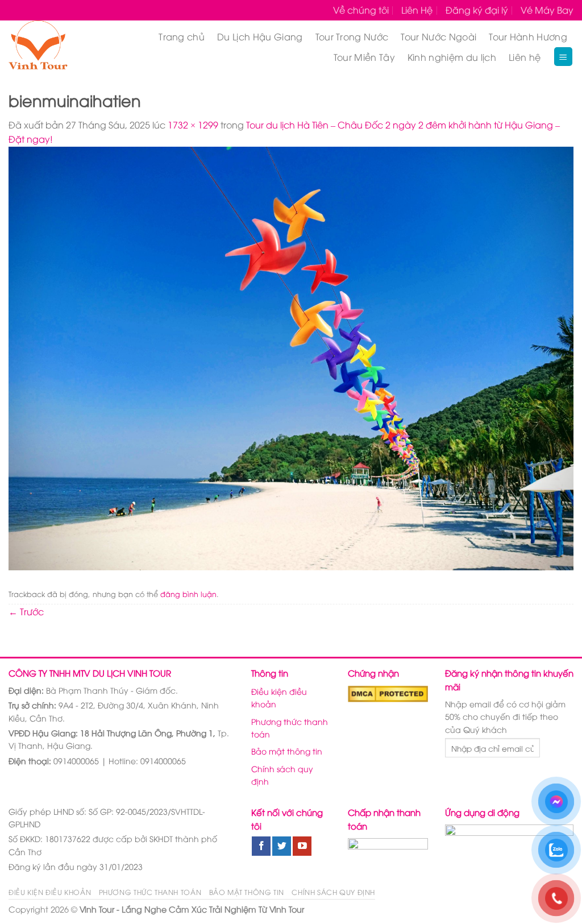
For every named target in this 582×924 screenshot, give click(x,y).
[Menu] (563, 56)
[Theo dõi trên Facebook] (261, 846)
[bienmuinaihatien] (291, 357)
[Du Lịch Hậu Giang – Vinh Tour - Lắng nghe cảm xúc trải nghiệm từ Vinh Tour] (52, 46)
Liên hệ (525, 57)
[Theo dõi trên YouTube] (302, 846)
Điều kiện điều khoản (279, 697)
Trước (26, 611)
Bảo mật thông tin (286, 750)
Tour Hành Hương (528, 36)
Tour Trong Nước (352, 36)
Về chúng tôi (361, 9)
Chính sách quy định (282, 774)
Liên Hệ (417, 9)
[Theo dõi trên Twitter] (281, 846)
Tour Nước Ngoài (438, 36)
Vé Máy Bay (547, 9)
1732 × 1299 (193, 124)
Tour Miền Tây (364, 57)
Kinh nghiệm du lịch (452, 57)
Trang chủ (182, 36)
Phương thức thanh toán (289, 727)
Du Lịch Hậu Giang (259, 36)
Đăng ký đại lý (477, 9)
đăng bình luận (188, 594)
